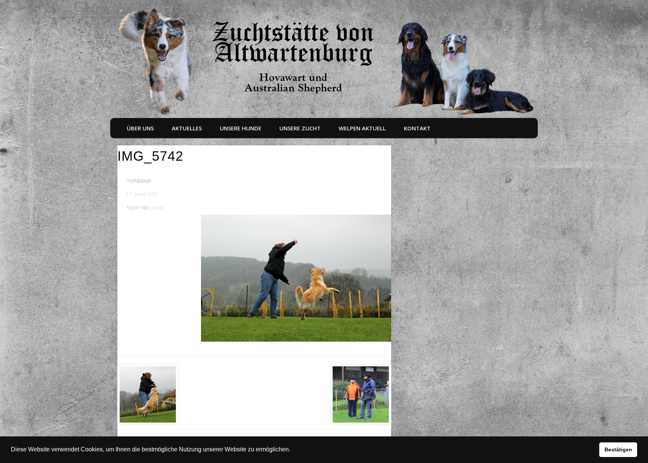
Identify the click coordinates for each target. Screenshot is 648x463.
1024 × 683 (138, 208)
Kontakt (417, 128)
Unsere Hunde (240, 128)
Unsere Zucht (300, 128)
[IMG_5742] (296, 278)
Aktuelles (187, 128)
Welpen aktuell (362, 128)
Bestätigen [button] (618, 450)
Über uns (140, 128)
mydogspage (139, 180)
